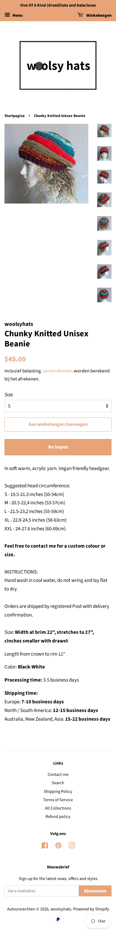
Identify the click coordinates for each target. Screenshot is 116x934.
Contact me (58, 774)
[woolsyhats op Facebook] (44, 847)
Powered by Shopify (91, 909)
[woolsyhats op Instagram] (71, 847)
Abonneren (95, 891)
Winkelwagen (98, 16)
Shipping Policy (58, 791)
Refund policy (58, 816)
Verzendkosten (58, 371)
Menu (17, 16)
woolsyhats (61, 909)
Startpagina (14, 115)
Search (58, 783)
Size (8, 394)
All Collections (58, 808)
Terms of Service (58, 800)
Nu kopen (58, 447)
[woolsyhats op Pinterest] (58, 847)
